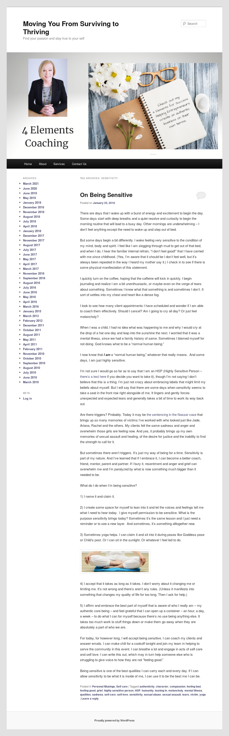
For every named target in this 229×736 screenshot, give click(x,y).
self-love (122, 694)
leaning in (161, 690)
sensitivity (136, 694)
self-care (110, 694)
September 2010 (34, 363)
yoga (202, 694)
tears (185, 694)
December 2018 (33, 207)
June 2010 (30, 377)
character (162, 686)
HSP (137, 690)
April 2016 (30, 302)
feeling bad (194, 686)
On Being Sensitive (106, 194)
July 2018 (29, 221)
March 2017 (31, 268)
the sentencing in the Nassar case (171, 414)
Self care (122, 686)
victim (194, 694)
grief (100, 690)
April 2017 (30, 264)
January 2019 (32, 202)
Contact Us (79, 164)
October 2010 (32, 358)
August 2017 (31, 245)
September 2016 (34, 278)
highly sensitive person (119, 690)
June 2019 (30, 193)
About (43, 164)
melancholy (175, 690)
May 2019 (29, 198)
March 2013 (31, 316)
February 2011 (32, 349)
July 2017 (29, 249)
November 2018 (33, 212)
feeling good (87, 690)
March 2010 (31, 382)
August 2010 (31, 368)
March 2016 (31, 306)
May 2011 (29, 339)
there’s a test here (93, 376)
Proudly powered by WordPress (114, 720)
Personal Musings (103, 686)
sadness (97, 694)
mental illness (193, 690)
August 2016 (31, 283)
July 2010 (29, 372)
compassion (177, 686)
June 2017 (30, 254)
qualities (85, 694)
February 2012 (32, 320)
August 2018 (31, 216)
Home (28, 164)
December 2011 (33, 325)
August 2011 (31, 334)
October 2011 (32, 330)
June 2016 (30, 292)
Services (59, 164)
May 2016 (29, 297)
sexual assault (171, 694)
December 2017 (33, 235)
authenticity (147, 686)
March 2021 (31, 183)
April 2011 (30, 344)
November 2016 (33, 273)
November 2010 (33, 353)
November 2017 (33, 240)
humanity (148, 690)
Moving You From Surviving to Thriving (71, 27)
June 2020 (30, 188)
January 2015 (32, 311)
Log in (27, 398)
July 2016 (29, 287)
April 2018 (30, 226)
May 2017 (29, 259)
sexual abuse (152, 694)
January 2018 (32, 231)
